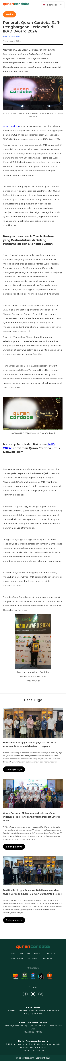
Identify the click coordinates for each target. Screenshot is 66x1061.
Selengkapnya (14, 769)
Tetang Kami (24, 953)
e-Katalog (38, 953)
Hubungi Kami (48, 958)
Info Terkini (32, 958)
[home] (14, 4)
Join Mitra (51, 953)
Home (12, 953)
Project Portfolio (16, 958)
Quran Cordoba (11, 126)
